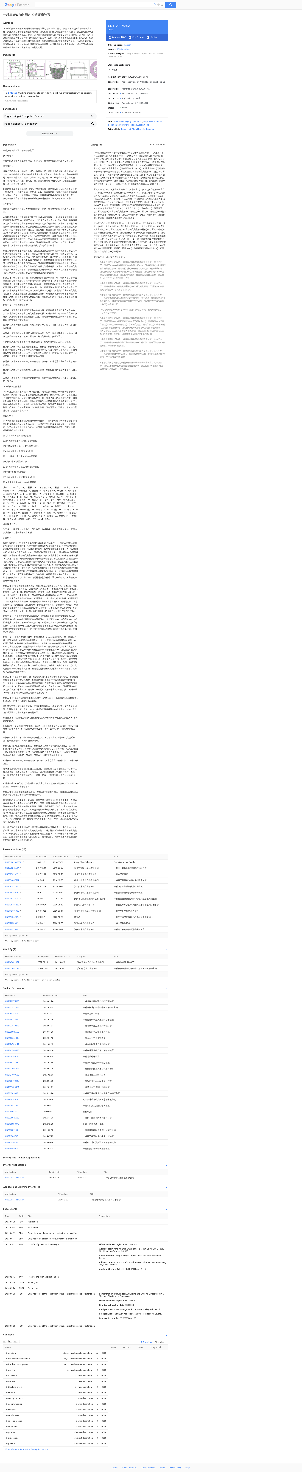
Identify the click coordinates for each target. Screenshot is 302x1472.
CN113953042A (12, 1087)
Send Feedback (129, 1467)
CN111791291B (12, 1007)
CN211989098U (12, 1093)
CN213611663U (12, 1019)
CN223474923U (12, 1099)
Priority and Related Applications (134, 125)
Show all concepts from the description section (26, 1449)
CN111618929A (12, 1056)
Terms (162, 1467)
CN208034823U (12, 1013)
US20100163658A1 (14, 862)
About (115, 1467)
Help (187, 1467)
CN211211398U (12, 911)
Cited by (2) (137, 122)
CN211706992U (12, 917)
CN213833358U (12, 1062)
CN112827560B (12, 1001)
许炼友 (127, 49)
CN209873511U (12, 898)
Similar (153, 37)
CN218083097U (12, 1124)
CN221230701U (12, 1142)
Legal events (149, 122)
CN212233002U (12, 923)
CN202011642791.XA (14, 1178)
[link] (50, 94)
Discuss (150, 129)
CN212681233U (12, 1130)
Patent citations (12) (122, 122)
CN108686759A (12, 880)
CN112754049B (12, 1026)
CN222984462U (12, 1105)
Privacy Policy (175, 1467)
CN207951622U (12, 874)
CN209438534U (12, 892)
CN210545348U (12, 905)
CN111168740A (12, 1068)
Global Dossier (138, 129)
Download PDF (119, 37)
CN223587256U (12, 1118)
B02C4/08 (13, 93)
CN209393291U (12, 886)
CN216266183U (12, 1038)
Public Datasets (148, 1467)
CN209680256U (12, 1032)
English (127, 45)
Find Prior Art (138, 37)
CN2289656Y (11, 1111)
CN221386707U (12, 1136)
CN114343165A (12, 962)
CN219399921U (12, 1148)
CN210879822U (12, 1081)
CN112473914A (12, 1044)
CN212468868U (12, 1075)
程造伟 (120, 49)
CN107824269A (12, 868)
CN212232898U (12, 929)
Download (148, 1342)
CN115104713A (12, 968)
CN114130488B (12, 1050)
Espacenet (126, 129)
